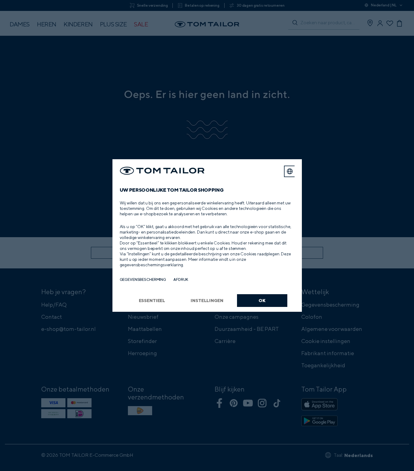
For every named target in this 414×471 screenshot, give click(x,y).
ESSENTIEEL (152, 300)
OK (262, 300)
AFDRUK (180, 279)
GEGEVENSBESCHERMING (143, 279)
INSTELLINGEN (207, 300)
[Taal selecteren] (290, 171)
